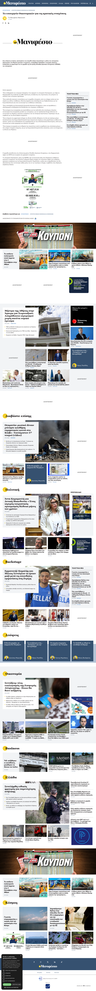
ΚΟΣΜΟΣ (74, 102)
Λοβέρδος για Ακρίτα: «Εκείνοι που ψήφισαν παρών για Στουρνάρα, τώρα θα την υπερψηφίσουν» (12, 625)
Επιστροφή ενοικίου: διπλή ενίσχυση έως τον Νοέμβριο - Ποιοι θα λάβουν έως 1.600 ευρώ (58, 736)
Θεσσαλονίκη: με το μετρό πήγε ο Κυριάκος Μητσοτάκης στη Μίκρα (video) (36, 624)
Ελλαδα (61, 3)
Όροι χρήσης (39, 972)
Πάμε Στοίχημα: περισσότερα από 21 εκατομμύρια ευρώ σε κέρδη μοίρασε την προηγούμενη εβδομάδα (59, 266)
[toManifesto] (14, 3)
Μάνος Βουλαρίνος (84, 658)
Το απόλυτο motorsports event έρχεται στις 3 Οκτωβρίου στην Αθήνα (10, 259)
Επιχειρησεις (53, 3)
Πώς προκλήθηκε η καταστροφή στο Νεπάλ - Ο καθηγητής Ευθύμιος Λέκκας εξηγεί (77, 118)
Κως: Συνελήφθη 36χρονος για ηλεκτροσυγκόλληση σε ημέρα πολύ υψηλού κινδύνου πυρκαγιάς (82, 793)
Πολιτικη (31, 3)
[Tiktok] (61, 962)
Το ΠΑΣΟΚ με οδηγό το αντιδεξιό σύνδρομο (81, 644)
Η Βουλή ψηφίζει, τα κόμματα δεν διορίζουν (35, 466)
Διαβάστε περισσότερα (13, 967)
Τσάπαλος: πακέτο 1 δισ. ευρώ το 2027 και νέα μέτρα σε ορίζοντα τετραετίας (81, 731)
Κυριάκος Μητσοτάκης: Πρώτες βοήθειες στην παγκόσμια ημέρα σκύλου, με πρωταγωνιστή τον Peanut (58, 625)
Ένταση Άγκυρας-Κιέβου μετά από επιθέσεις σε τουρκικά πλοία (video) (36, 946)
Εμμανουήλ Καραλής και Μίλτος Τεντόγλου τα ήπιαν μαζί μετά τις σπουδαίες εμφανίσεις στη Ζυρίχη (20, 575)
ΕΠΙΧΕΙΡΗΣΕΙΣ (6, 10)
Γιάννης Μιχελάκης (61, 658)
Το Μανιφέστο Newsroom (16, 17)
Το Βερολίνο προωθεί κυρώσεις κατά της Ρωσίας (58, 363)
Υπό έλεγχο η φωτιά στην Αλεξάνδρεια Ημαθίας (33, 839)
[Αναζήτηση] (92, 3)
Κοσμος (67, 3)
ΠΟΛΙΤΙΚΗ (13, 323)
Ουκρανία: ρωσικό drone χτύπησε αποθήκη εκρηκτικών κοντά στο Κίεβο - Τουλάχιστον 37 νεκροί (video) (19, 430)
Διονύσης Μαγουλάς (38, 481)
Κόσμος (11, 902)
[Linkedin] (8, 23)
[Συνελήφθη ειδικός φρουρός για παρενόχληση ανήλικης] (47, 802)
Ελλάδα (11, 777)
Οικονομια (45, 3)
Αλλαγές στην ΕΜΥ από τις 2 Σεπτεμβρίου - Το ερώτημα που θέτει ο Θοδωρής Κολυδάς (81, 821)
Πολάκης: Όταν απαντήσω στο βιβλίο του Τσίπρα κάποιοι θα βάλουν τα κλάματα (34, 552)
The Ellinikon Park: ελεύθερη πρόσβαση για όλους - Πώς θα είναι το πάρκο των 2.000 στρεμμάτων (81, 768)
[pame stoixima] (48, 235)
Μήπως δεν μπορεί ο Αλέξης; (79, 309)
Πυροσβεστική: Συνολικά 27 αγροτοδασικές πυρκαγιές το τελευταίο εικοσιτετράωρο (80, 784)
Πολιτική (12, 489)
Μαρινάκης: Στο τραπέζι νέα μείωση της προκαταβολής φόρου (58, 383)
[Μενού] (90, 3)
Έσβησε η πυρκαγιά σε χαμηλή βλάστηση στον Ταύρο (80, 801)
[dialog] (11, 972)
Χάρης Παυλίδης (82, 365)
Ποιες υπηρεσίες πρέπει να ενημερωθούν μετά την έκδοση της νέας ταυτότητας (57, 478)
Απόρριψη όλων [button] (17, 984)
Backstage (13, 561)
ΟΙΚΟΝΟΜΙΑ (78, 346)
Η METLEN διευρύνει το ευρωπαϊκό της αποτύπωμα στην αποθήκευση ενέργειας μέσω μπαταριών (59, 768)
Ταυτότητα (48, 972)
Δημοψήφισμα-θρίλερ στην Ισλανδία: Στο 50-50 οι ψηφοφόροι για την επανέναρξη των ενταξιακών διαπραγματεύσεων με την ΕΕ (77, 109)
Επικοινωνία (56, 972)
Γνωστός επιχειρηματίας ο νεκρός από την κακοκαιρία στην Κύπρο (77, 99)
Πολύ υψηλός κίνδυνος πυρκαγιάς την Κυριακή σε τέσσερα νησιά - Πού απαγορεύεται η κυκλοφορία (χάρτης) (81, 811)
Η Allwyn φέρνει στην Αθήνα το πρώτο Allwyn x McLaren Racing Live (82, 265)
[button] (12, 987)
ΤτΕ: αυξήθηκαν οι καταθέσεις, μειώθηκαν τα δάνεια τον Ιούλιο (11, 764)
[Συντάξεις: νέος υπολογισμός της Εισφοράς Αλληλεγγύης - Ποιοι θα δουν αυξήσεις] (47, 699)
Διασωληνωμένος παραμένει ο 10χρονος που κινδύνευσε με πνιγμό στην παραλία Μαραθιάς (13, 839)
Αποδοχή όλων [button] (7, 984)
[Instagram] (40, 962)
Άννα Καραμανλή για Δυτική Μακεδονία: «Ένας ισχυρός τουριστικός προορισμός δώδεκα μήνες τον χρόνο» (20, 504)
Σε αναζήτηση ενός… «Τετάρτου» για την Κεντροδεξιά (80, 352)
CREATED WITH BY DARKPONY (84, 985)
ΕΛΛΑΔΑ (74, 128)
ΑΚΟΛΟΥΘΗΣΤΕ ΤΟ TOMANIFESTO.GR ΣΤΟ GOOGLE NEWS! (18, 218)
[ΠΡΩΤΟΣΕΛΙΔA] (82, 507)
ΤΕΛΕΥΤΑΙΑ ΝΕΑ (72, 94)
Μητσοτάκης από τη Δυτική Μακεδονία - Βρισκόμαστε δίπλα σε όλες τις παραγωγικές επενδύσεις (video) (13, 385)
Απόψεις (12, 635)
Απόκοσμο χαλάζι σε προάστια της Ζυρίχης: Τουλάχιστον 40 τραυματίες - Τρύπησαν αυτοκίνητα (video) (58, 947)
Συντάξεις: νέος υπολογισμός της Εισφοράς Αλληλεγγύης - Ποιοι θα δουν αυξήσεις (20, 687)
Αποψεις (37, 3)
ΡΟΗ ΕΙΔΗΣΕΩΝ (75, 3)
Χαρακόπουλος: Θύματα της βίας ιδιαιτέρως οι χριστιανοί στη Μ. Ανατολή (13, 478)
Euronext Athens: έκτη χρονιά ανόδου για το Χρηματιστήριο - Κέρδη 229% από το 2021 (12, 736)
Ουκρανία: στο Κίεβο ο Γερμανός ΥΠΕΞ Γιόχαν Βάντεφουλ (20, 335)
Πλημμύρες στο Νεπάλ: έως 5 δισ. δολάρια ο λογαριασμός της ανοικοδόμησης (82, 946)
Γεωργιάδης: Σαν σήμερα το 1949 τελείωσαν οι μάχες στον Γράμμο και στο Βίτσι (58, 552)
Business (12, 748)
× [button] (20, 955)
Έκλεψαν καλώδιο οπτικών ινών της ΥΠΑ (58, 839)
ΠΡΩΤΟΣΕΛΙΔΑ (84, 3)
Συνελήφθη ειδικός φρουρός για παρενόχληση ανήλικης (77, 126)
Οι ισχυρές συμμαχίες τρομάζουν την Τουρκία (58, 644)
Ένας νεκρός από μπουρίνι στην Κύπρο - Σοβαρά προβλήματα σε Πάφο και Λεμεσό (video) (35, 384)
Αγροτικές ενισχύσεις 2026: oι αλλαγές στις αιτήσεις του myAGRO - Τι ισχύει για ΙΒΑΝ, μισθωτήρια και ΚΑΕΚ (34, 737)
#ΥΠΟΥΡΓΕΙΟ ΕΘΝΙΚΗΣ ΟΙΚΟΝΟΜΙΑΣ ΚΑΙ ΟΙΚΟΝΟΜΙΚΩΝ (23, 10)
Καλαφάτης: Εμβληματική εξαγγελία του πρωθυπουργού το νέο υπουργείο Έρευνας (13, 552)
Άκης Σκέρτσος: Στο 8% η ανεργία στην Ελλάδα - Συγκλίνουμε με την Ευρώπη (81, 342)
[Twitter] (47, 962)
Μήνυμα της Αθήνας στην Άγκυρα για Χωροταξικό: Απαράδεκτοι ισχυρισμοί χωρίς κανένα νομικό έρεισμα (19, 315)
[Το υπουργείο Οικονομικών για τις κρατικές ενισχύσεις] (5, 23)
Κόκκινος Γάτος (82, 321)
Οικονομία (13, 673)
